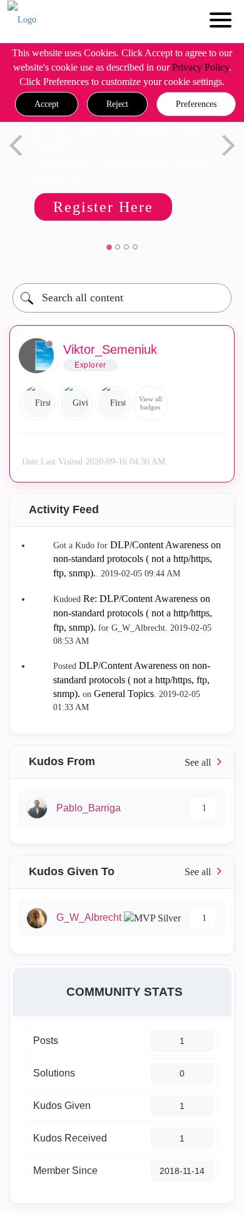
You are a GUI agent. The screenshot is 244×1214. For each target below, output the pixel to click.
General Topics (124, 693)
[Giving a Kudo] (75, 403)
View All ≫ (122, 761)
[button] (46, 104)
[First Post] (112, 403)
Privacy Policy (200, 67)
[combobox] (122, 298)
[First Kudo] (37, 403)
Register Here (103, 207)
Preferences (196, 104)
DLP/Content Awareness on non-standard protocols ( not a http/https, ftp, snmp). (137, 559)
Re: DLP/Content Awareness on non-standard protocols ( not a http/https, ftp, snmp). (132, 613)
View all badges (150, 403)
